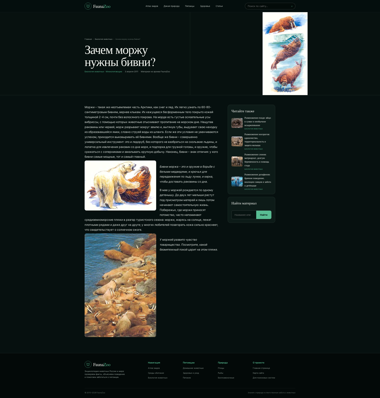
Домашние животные (193, 368)
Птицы (221, 368)
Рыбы (220, 373)
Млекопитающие (114, 71)
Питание (187, 377)
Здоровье (205, 6)
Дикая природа (171, 6)
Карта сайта (258, 373)
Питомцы (189, 6)
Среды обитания (156, 373)
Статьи (219, 6)
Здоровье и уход (191, 373)
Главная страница (261, 368)
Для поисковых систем (264, 377)
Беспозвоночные (226, 377)
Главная (88, 39)
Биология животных (103, 39)
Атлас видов (152, 6)
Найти (263, 214)
